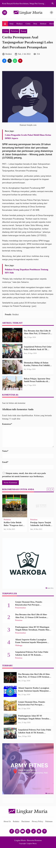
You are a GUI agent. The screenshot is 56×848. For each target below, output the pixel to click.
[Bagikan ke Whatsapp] (15, 61)
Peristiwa (14, 31)
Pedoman (49, 821)
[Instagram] (17, 831)
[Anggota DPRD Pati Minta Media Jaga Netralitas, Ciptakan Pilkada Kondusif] (42, 505)
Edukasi (43, 24)
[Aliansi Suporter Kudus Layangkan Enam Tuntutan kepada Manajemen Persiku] (10, 691)
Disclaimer (25, 821)
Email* (5, 462)
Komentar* (7, 424)
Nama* (5, 451)
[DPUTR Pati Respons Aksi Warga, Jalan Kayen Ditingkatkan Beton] (15, 505)
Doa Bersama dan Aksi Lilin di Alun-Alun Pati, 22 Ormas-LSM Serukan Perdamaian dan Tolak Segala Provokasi (33, 617)
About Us (7, 821)
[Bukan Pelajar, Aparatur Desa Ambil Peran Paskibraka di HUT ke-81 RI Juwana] (12, 383)
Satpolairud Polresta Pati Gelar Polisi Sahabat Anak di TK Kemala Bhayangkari (37, 349)
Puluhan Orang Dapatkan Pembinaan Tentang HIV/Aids (26, 271)
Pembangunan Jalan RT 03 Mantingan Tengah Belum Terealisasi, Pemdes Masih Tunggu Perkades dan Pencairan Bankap (33, 630)
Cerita (28, 24)
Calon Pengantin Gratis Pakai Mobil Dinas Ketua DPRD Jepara (28, 136)
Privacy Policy (37, 821)
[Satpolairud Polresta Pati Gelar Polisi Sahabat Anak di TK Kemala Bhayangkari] (12, 351)
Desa (35, 24)
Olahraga (18, 645)
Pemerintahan (10, 520)
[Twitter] (28, 831)
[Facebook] (11, 831)
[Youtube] (22, 831)
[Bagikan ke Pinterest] (20, 61)
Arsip (11, 24)
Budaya (20, 24)
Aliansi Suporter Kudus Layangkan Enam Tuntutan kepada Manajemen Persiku (31, 642)
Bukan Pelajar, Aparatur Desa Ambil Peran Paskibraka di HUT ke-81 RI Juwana (37, 381)
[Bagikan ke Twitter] (9, 61)
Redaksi (16, 821)
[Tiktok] (33, 831)
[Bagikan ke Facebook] (4, 61)
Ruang (23, 31)
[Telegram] (39, 831)
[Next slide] (52, 489)
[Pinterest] (44, 831)
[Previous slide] (48, 489)
